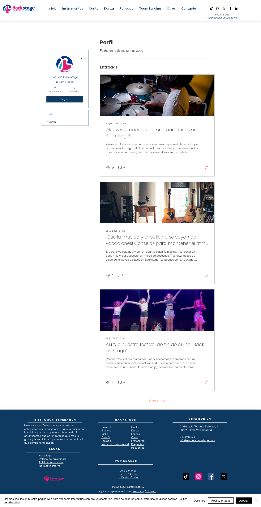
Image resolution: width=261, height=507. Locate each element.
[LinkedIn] (237, 8)
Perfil (50, 114)
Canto (135, 427)
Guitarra (106, 430)
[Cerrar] (256, 500)
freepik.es (138, 491)
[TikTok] (211, 8)
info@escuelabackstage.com (222, 17)
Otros (134, 437)
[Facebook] (230, 8)
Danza (135, 430)
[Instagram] (218, 8)
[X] (224, 8)
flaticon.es (150, 491)
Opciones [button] (199, 500)
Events (51, 122)
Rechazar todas (220, 500)
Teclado (106, 441)
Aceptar (244, 500)
